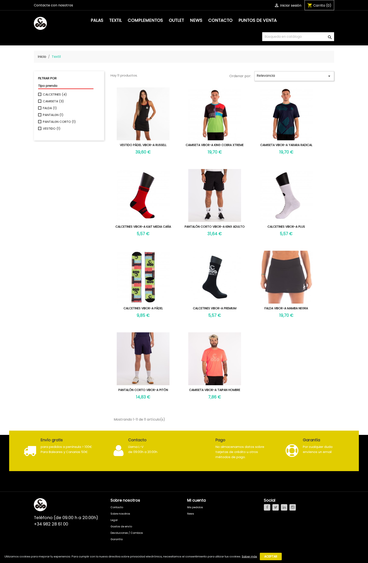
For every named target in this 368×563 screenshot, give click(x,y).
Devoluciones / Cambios (127, 533)
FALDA (50, 108)
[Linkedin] (284, 507)
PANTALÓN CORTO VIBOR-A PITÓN (143, 390)
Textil (115, 20)
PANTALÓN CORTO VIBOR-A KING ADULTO (215, 226)
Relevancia (294, 76)
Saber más (249, 556)
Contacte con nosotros (53, 5)
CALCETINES (55, 94)
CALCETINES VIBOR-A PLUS (286, 226)
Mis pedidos (195, 507)
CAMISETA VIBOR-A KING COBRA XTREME (215, 145)
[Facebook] (267, 507)
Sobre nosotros (120, 513)
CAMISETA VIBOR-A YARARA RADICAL (286, 145)
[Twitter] (275, 507)
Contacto (220, 20)
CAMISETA (53, 101)
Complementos (145, 20)
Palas (97, 20)
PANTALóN (53, 115)
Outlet (176, 20)
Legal (114, 520)
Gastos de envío (121, 526)
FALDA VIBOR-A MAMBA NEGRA (286, 308)
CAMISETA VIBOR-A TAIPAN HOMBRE (214, 390)
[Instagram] (292, 507)
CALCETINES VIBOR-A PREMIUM (214, 308)
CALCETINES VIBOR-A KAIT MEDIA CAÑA (143, 226)
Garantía (117, 539)
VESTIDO (51, 128)
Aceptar (270, 556)
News (196, 20)
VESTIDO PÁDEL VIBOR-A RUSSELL (143, 145)
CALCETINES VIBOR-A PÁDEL (143, 308)
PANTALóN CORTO (59, 122)
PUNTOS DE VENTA (258, 20)
